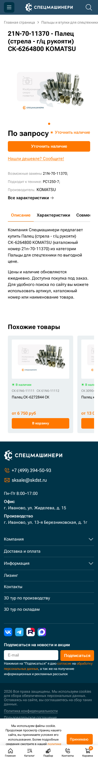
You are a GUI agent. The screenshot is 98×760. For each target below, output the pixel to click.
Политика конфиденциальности (31, 711)
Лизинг (11, 575)
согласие (64, 663)
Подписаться (77, 655)
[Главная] (49, 7)
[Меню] (9, 7)
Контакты (13, 586)
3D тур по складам (22, 609)
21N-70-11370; (55, 173)
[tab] (49, 124)
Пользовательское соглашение (30, 717)
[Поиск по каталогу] (89, 7)
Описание (21, 215)
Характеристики (53, 215)
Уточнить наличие (49, 146)
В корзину (40, 423)
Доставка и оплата (22, 551)
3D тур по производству (27, 597)
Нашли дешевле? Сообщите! (36, 158)
